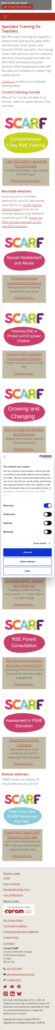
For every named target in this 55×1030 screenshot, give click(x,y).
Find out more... (24, 297)
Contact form (14, 980)
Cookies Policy (10, 937)
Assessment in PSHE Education (24, 742)
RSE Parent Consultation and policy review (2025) (24, 662)
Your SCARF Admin (13, 895)
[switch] (48, 514)
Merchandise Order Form (16, 889)
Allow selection (27, 561)
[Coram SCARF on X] (6, 987)
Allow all (27, 552)
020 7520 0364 (14, 968)
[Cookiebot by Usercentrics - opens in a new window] (39, 457)
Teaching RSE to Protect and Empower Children (24, 356)
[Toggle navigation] (6, 16)
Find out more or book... (26, 181)
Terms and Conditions (15, 926)
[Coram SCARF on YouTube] (13, 987)
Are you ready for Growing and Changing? (24, 431)
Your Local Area (11, 883)
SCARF (6, 878)
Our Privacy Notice (13, 920)
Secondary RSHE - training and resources (24, 583)
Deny (27, 571)
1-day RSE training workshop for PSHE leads (26, 163)
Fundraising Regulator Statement (21, 931)
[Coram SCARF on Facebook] (19, 987)
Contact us (8, 81)
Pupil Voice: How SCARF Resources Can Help (22, 834)
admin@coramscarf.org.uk (20, 974)
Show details (39, 543)
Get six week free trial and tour (18, 6)
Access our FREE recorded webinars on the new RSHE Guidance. (22, 222)
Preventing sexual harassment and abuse (24, 280)
